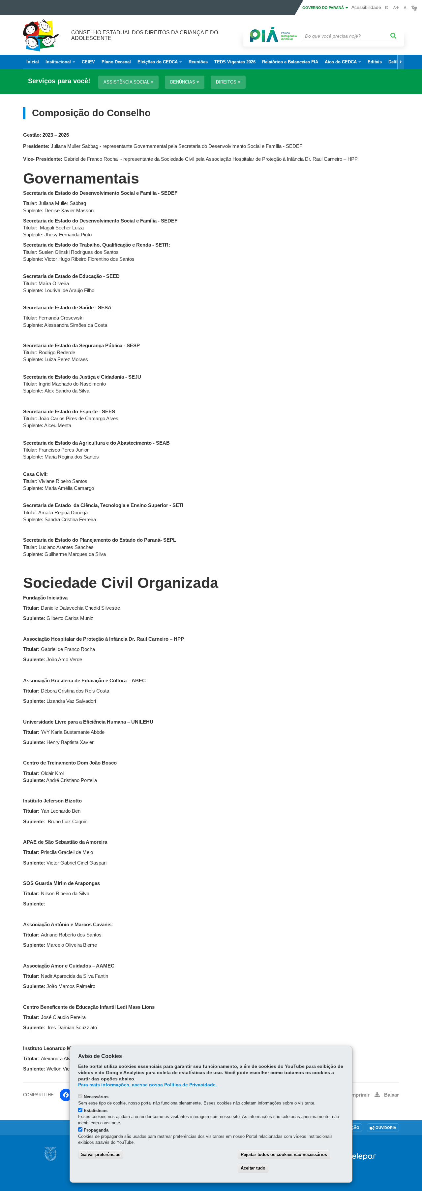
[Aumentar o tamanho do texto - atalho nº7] (396, 8)
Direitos (227, 82)
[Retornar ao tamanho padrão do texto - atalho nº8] (405, 8)
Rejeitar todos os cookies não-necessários (284, 1154)
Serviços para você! (59, 81)
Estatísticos (95, 1110)
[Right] (400, 62)
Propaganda (96, 1130)
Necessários (96, 1096)
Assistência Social (127, 82)
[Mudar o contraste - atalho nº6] (386, 8)
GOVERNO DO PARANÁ (323, 8)
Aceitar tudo (253, 1168)
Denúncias (183, 82)
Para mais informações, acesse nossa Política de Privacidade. (147, 1084)
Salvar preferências (100, 1154)
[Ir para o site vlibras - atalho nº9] (414, 8)
